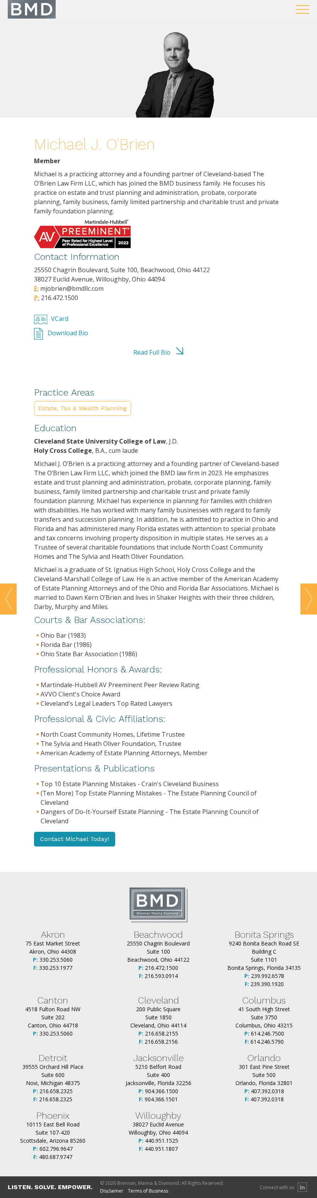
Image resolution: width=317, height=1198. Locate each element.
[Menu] (302, 9)
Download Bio (68, 333)
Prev (8, 599)
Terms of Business (148, 1191)
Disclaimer (111, 1191)
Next (308, 599)
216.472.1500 (58, 298)
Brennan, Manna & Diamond (32, 9)
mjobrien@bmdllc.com (71, 288)
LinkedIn (302, 1187)
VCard (59, 318)
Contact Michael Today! (74, 839)
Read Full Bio (151, 352)
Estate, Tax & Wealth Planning (82, 408)
